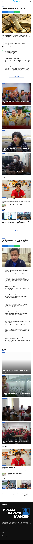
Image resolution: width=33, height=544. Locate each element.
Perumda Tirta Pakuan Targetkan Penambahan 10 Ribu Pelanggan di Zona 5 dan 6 (16, 172)
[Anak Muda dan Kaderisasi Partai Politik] (16, 189)
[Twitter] (3, 40)
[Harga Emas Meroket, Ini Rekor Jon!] (16, 23)
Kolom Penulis (4, 465)
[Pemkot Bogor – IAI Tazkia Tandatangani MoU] (24, 484)
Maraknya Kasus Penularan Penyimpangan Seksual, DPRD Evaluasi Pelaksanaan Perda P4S (16, 417)
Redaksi (3, 535)
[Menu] (2, 1)
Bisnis (3, 219)
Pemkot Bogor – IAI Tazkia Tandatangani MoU (24, 490)
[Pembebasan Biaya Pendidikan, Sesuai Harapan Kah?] (4, 205)
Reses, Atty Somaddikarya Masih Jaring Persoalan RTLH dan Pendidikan (15, 441)
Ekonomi (19, 219)
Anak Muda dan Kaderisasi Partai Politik (8, 198)
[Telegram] (3, 48)
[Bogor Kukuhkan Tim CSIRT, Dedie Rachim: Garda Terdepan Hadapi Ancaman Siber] (16, 94)
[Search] (30, 1)
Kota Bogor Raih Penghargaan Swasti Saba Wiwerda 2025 (12, 125)
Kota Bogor (3, 83)
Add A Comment (16, 76)
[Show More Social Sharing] (21, 12)
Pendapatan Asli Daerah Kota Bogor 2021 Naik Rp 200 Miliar (23, 222)
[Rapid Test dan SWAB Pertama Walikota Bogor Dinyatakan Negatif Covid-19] (16, 257)
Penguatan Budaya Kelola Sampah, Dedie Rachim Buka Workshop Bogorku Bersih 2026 (15, 371)
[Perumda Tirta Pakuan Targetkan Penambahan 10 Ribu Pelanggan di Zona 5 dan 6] (16, 164)
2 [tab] (16, 230)
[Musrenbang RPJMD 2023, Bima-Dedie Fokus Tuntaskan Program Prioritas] (9, 216)
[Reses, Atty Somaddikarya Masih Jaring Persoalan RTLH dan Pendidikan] (16, 433)
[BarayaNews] (16, 1)
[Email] (3, 46)
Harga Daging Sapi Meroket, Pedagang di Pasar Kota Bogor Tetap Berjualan (9, 490)
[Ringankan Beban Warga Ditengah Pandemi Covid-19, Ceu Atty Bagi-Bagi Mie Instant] (16, 141)
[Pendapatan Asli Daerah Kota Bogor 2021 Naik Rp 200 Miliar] (24, 216)
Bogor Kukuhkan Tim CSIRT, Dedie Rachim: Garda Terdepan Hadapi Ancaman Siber (16, 102)
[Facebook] (3, 38)
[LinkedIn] (3, 42)
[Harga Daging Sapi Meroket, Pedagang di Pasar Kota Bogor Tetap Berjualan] (9, 484)
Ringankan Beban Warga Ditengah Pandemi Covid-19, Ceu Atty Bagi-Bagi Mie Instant (16, 149)
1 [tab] (15, 230)
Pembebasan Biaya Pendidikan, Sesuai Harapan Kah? (14, 204)
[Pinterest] (3, 44)
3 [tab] (17, 230)
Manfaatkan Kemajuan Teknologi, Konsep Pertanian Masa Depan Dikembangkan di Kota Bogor (16, 394)
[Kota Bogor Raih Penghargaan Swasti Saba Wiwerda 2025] (16, 117)
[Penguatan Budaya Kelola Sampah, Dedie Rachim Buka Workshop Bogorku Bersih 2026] (16, 363)
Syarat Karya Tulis (4, 536)
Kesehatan (3, 130)
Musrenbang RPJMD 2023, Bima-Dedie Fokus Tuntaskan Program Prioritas (8, 222)
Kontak (3, 532)
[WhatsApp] (3, 50)
